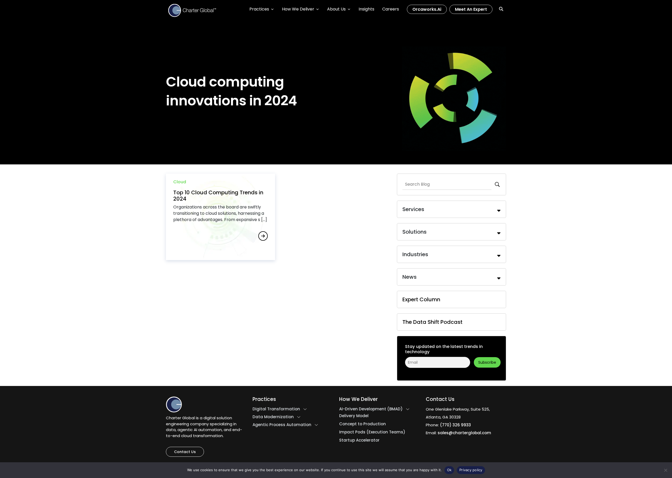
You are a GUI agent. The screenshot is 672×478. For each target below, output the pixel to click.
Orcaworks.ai (426, 9)
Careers (390, 9)
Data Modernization (273, 417)
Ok (449, 470)
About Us (336, 9)
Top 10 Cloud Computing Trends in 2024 (218, 195)
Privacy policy (470, 470)
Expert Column (421, 299)
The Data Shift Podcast (432, 322)
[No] (665, 470)
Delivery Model (354, 416)
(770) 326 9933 (455, 425)
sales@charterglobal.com (464, 433)
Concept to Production (362, 424)
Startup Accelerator (359, 440)
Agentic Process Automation (282, 425)
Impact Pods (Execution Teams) (372, 432)
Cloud (179, 182)
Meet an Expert (471, 9)
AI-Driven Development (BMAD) (371, 409)
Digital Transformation (276, 409)
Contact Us (185, 451)
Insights (366, 9)
